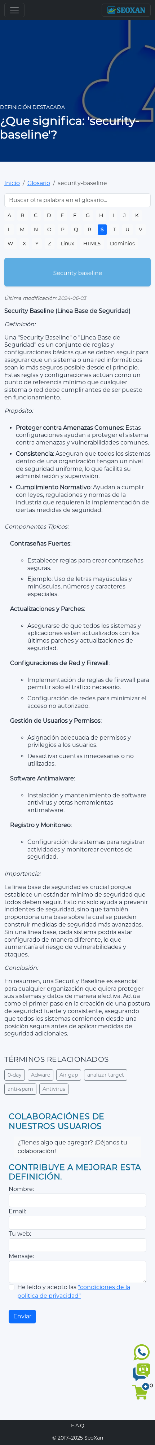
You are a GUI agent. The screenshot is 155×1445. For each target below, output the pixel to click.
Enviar (22, 1316)
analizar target (105, 1075)
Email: (17, 1211)
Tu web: (20, 1233)
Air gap (68, 1075)
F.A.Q (77, 1425)
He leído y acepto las (73, 1291)
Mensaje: (21, 1256)
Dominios (122, 243)
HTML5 (92, 243)
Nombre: (21, 1189)
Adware (40, 1075)
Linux (67, 243)
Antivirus (54, 1089)
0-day (15, 1075)
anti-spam (20, 1089)
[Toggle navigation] (14, 10)
